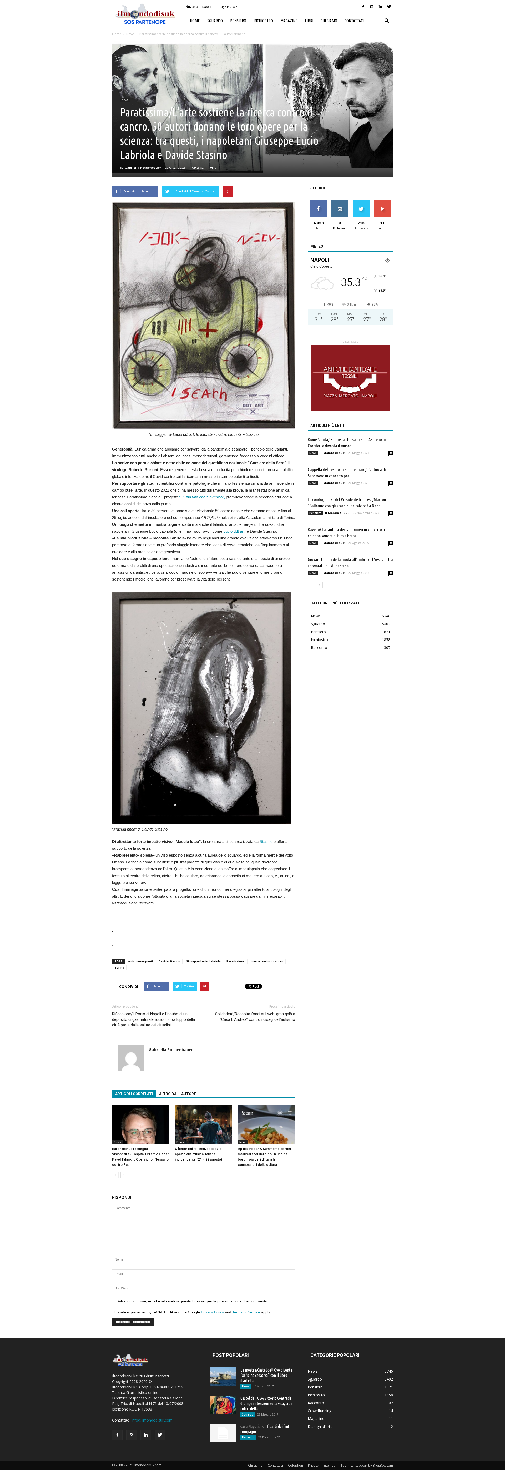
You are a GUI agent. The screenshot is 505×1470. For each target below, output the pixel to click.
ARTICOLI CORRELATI (134, 1094)
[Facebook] (363, 7)
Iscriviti (382, 202)
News (125, 100)
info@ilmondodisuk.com (152, 1420)
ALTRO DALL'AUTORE (177, 1094)
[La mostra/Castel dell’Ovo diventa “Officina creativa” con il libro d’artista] (223, 1376)
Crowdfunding (319, 1410)
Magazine (288, 20)
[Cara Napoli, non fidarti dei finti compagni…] (223, 1433)
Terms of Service (246, 1312)
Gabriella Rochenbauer (143, 167)
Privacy (313, 1465)
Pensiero (238, 20)
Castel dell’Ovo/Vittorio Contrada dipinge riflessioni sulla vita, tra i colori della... (266, 1403)
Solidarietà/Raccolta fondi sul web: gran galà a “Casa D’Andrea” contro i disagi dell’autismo (255, 1017)
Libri (309, 20)
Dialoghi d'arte (320, 1426)
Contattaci (354, 20)
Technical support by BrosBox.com (367, 1465)
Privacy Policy (212, 1312)
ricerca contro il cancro (266, 961)
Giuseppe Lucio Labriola (203, 961)
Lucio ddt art (233, 531)
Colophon (295, 1465)
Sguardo (215, 20)
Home (195, 20)
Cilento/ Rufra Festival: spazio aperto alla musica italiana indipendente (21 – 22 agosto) (198, 1154)
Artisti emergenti (140, 961)
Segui (339, 202)
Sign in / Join (229, 7)
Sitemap (330, 1465)
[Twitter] (389, 7)
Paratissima (235, 961)
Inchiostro (263, 20)
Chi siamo (329, 20)
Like (318, 202)
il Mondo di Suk (332, 453)
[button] (386, 21)
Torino (119, 967)
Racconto (319, 647)
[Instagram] (372, 7)
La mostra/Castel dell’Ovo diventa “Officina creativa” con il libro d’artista (266, 1375)
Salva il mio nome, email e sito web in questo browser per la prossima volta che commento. (192, 1301)
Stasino (266, 841)
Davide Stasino (169, 961)
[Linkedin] (380, 7)
